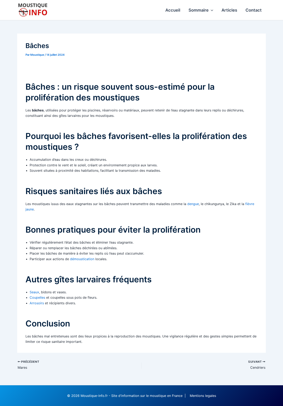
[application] (211, 10)
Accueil (172, 10)
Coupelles (37, 297)
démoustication (82, 259)
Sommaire (199, 10)
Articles (229, 10)
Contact (254, 10)
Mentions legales (203, 396)
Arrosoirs (37, 303)
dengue (193, 204)
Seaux (34, 292)
